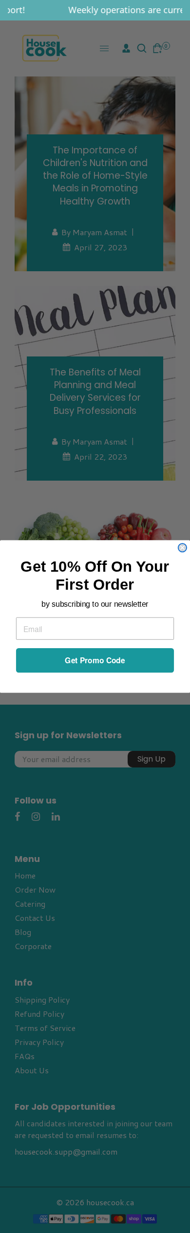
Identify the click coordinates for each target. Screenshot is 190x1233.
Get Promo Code (95, 660)
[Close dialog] (182, 547)
